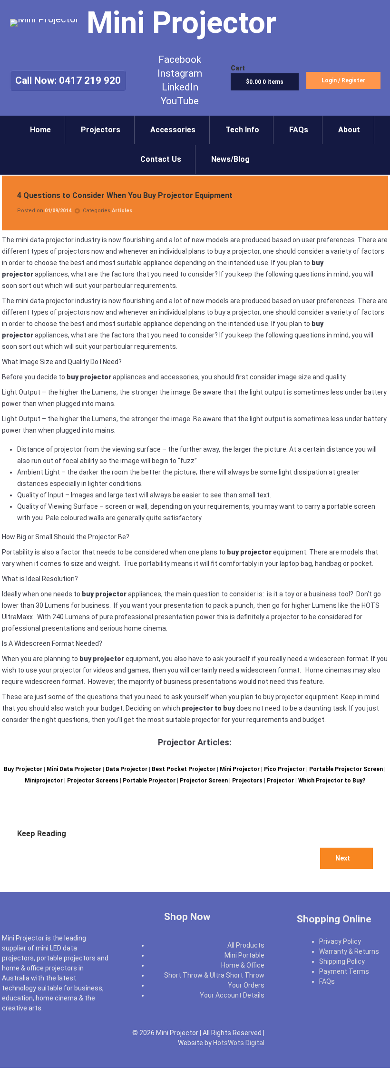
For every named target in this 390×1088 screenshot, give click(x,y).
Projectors (100, 129)
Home (40, 129)
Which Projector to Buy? (331, 780)
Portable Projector (149, 780)
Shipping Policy (342, 961)
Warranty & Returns (349, 951)
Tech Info (242, 129)
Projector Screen (204, 780)
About (349, 129)
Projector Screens (92, 780)
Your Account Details (232, 995)
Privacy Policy (340, 941)
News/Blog (230, 159)
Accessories (172, 129)
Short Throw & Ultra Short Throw (214, 975)
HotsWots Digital (238, 1043)
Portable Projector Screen (346, 769)
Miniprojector (44, 780)
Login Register (343, 80)
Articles (122, 211)
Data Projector (126, 769)
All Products (245, 945)
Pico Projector (284, 769)
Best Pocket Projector (183, 769)
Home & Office (242, 965)
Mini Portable (244, 955)
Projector (280, 780)
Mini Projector (240, 769)
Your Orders (246, 985)
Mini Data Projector (74, 769)
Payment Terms (344, 971)
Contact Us (160, 159)
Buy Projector (23, 769)
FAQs (298, 129)
